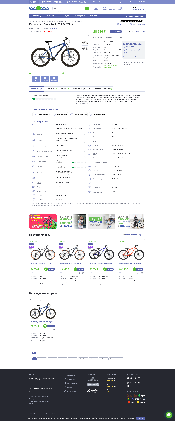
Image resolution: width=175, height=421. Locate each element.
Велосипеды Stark (61, 21)
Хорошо (140, 418)
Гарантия (68, 73)
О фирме (101, 2)
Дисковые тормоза (80, 114)
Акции (94, 2)
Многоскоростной (99, 114)
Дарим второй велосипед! (135, 15)
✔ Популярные (83, 352)
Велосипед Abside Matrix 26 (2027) (101, 263)
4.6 (115, 386)
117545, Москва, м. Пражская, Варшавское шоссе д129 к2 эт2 (42, 379)
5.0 (115, 380)
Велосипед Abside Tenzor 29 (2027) (71, 263)
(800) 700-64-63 (34, 391)
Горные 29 (78, 21)
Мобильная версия (72, 383)
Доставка (123, 2)
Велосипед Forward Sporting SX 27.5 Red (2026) (130, 264)
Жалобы (104, 9)
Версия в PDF (124, 24)
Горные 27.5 (52, 352)
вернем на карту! (140, 31)
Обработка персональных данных (39, 401)
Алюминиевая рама (43, 114)
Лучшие (63, 358)
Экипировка (80, 16)
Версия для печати (139, 24)
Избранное (112, 9)
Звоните (51, 326)
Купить (51, 269)
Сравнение (121, 9)
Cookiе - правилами (127, 418)
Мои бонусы (35, 2)
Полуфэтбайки (72, 352)
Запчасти (94, 16)
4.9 (115, 392)
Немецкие (93, 358)
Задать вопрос (71, 375)
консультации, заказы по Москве (52, 2)
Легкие (104, 358)
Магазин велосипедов (36, 21)
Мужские (42, 358)
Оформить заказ (138, 9)
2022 (112, 66)
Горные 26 (41, 352)
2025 (109, 66)
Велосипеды (37, 16)
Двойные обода (62, 114)
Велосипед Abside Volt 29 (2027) (41, 263)
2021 (116, 66)
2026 (105, 66)
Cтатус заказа (96, 9)
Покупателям (112, 2)
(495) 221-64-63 (34, 388)
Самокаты (51, 16)
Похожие (117, 31)
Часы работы (71, 379)
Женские (52, 358)
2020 (105, 67)
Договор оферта (34, 399)
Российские (83, 358)
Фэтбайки (62, 352)
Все (131, 235)
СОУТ (31, 404)
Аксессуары (65, 16)
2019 (109, 67)
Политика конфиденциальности (38, 396)
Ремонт (132, 2)
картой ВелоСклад (101, 37)
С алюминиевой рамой (116, 358)
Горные (71, 21)
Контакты (141, 2)
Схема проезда (71, 391)
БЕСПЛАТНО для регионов (76, 2)
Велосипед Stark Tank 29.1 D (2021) (42, 322)
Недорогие (73, 358)
